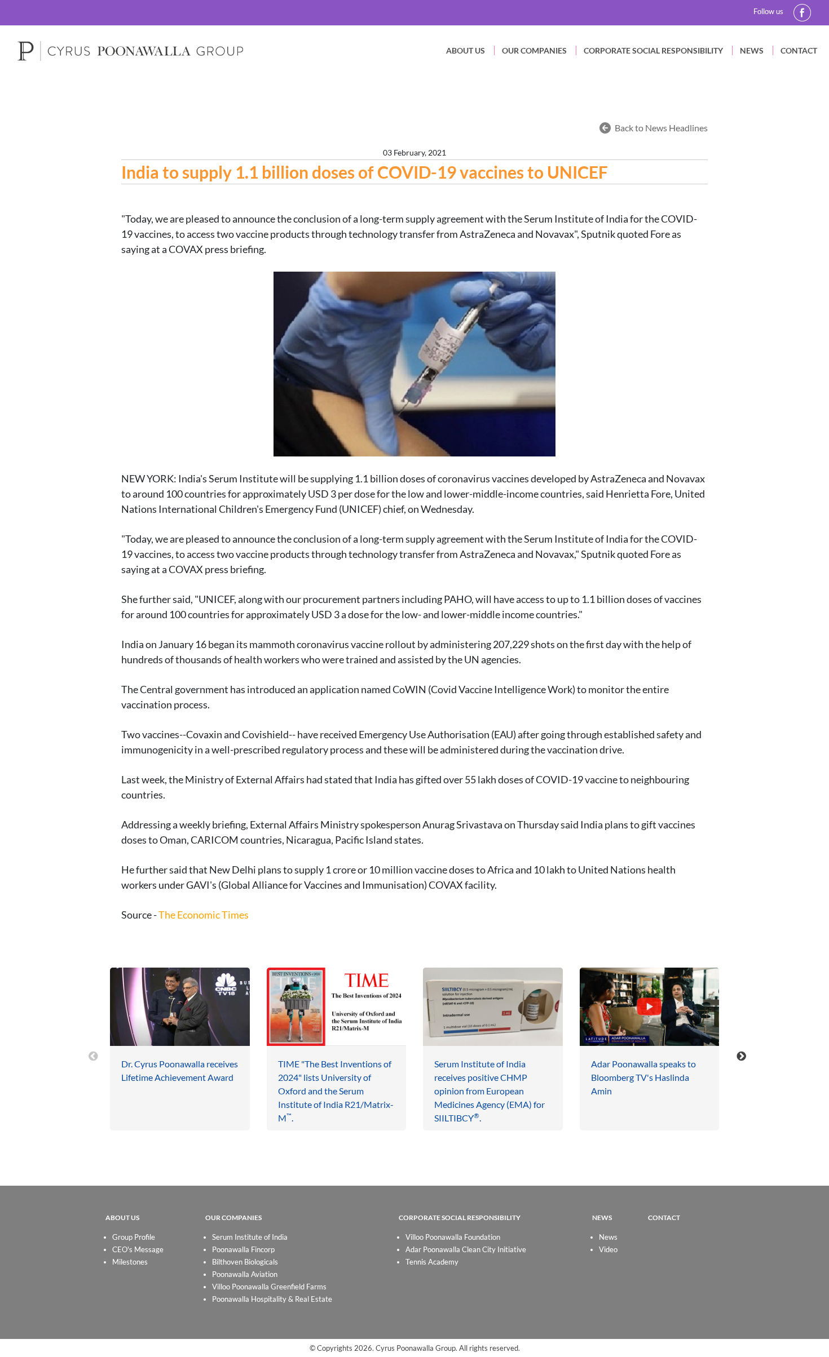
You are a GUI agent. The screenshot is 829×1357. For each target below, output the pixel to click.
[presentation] (93, 1055)
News (752, 50)
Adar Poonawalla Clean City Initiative (465, 1249)
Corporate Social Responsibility (653, 50)
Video (608, 1249)
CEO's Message (138, 1249)
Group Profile (133, 1236)
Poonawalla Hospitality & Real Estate (272, 1298)
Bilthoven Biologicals (245, 1261)
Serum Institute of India (250, 1236)
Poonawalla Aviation (244, 1274)
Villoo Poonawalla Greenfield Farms (269, 1286)
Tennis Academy (431, 1261)
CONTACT (664, 1218)
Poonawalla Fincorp (243, 1249)
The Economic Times (203, 914)
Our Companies (534, 50)
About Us (465, 50)
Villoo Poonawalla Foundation (452, 1236)
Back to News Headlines (661, 127)
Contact (799, 50)
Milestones (130, 1261)
